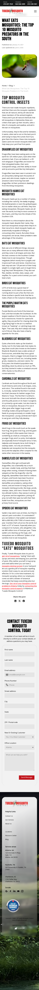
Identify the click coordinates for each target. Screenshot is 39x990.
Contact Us (9, 816)
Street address (10, 691)
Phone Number (11, 681)
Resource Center (11, 835)
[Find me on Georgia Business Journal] (13, 905)
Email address (10, 670)
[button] (35, 11)
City (6, 701)
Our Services (9, 820)
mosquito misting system (12, 566)
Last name (9, 660)
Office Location (10, 743)
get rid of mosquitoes (11, 556)
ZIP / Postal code (11, 722)
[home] (17, 11)
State (7, 712)
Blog (6, 839)
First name (9, 649)
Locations (8, 832)
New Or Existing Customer (15, 733)
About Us (8, 824)
